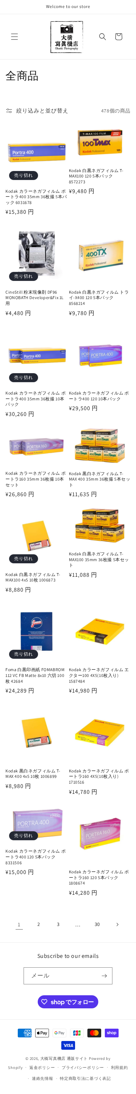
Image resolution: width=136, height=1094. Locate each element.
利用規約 (119, 1067)
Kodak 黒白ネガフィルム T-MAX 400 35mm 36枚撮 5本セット (100, 479)
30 (97, 924)
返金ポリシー (42, 1067)
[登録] (104, 975)
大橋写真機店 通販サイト (64, 1058)
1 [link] (19, 924)
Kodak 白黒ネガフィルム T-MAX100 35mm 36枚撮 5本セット (99, 559)
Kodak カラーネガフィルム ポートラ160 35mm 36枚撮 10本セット (35, 478)
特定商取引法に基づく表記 (85, 1078)
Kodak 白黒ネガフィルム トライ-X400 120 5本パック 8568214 (99, 297)
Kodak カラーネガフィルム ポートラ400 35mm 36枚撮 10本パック (35, 398)
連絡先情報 (42, 1078)
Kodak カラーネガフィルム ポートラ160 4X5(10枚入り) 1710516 (99, 776)
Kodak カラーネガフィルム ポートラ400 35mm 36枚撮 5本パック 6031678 (36, 196)
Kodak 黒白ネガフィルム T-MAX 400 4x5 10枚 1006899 (32, 773)
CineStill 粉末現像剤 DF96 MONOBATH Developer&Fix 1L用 (34, 297)
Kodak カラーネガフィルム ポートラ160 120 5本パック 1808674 (99, 877)
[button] (14, 37)
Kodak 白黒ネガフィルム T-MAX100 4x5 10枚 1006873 (32, 577)
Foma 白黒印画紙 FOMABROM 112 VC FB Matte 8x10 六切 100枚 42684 (35, 675)
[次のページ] (117, 924)
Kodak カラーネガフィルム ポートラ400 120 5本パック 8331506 (35, 856)
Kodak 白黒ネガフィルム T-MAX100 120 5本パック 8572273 (96, 176)
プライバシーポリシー (83, 1067)
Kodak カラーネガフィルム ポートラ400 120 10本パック (99, 395)
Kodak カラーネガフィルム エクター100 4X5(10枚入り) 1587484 (99, 675)
